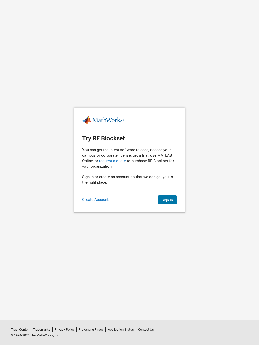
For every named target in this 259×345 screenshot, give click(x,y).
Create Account (95, 199)
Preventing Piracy (91, 329)
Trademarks (41, 329)
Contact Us (146, 329)
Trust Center (20, 329)
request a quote (112, 161)
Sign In (167, 200)
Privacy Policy (64, 329)
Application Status (121, 329)
